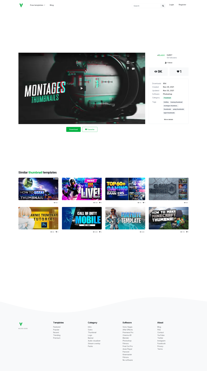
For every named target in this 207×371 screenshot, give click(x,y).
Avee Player (127, 349)
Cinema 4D (127, 335)
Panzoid (126, 352)
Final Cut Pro (128, 346)
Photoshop (167, 94)
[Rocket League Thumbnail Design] (38, 189)
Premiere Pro (128, 332)
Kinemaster (127, 354)
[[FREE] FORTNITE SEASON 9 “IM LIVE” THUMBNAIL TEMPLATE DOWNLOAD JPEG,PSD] (82, 189)
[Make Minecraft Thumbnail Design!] (169, 218)
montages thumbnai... (171, 106)
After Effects (128, 330)
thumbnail (35, 172)
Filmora (126, 343)
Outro (90, 330)
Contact (160, 332)
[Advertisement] (103, 30)
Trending (56, 335)
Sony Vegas (127, 327)
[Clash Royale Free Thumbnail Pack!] (169, 189)
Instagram (161, 341)
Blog (52, 5)
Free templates (37, 5)
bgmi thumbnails (169, 113)
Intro (90, 327)
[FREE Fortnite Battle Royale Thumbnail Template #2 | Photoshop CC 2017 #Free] (125, 218)
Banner (91, 338)
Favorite (90, 129)
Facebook (161, 343)
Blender (126, 338)
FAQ (159, 330)
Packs (90, 346)
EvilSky (166, 102)
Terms (160, 349)
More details (168, 119)
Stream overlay (94, 343)
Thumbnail (167, 98)
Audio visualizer (94, 341)
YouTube (160, 335)
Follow (169, 63)
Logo (90, 335)
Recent (56, 332)
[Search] (163, 6)
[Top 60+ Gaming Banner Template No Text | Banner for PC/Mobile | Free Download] (125, 189)
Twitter (160, 338)
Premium (56, 338)
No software (128, 360)
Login (171, 5)
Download (73, 129)
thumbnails (167, 109)
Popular (56, 330)
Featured (56, 327)
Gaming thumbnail (176, 102)
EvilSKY (169, 55)
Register (182, 5)
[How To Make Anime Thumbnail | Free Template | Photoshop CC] (38, 218)
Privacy (160, 346)
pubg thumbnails (178, 109)
